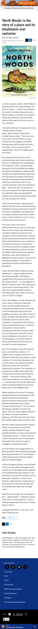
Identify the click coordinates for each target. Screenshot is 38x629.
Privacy (6, 580)
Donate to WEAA (28, 3)
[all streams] (35, 626)
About (6, 576)
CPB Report (7, 598)
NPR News (12, 518)
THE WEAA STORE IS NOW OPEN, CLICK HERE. (19, 8)
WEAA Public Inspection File (13, 589)
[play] (3, 626)
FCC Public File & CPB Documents (14, 602)
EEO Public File (8, 585)
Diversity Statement (10, 593)
